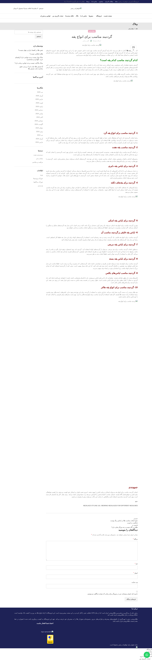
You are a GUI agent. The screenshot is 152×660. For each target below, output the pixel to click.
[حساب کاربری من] (38, 8)
